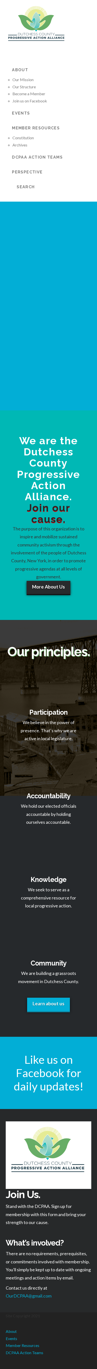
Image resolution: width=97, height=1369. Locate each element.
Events (11, 1338)
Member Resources (22, 1345)
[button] (8, 54)
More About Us (48, 587)
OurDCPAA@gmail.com (28, 1295)
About (11, 1331)
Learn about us (48, 1003)
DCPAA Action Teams (24, 1352)
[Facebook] (7, 1367)
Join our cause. (48, 513)
